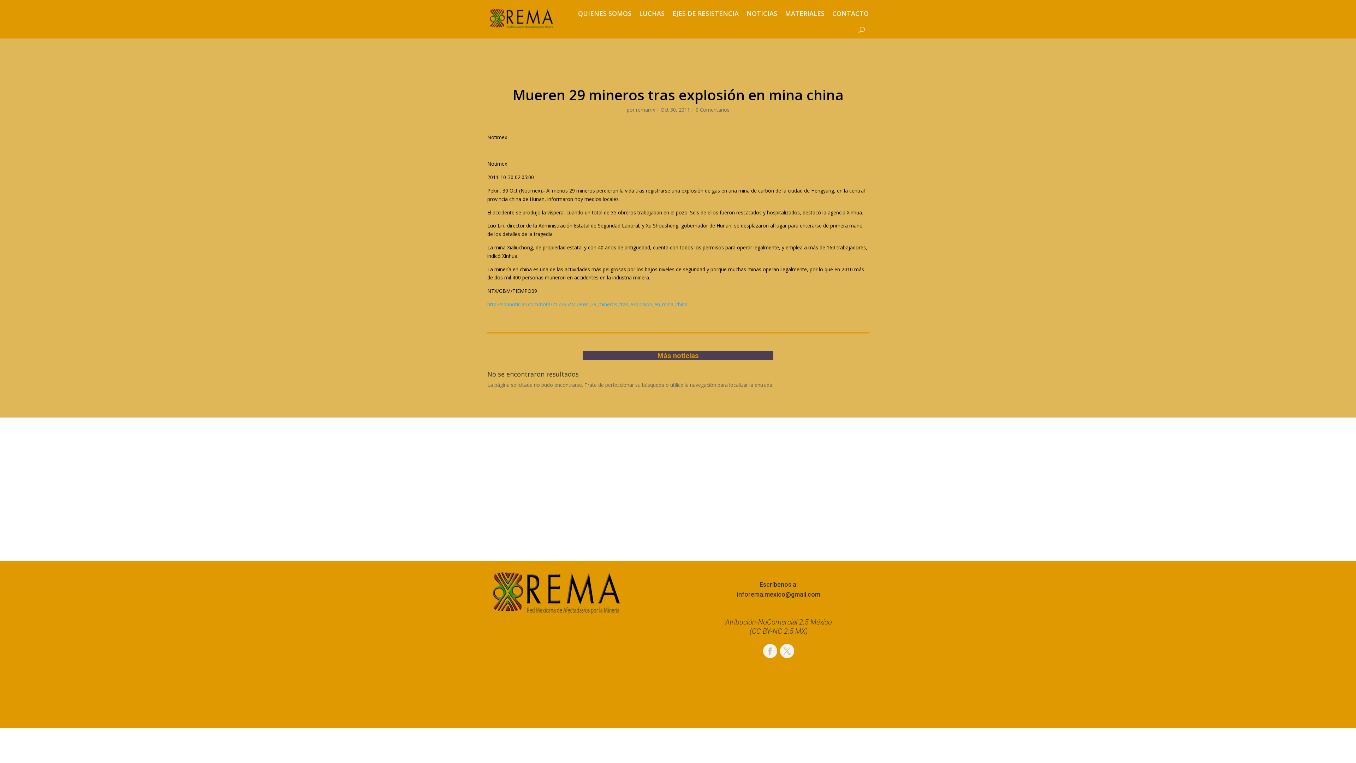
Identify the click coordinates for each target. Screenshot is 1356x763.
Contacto (850, 13)
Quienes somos (604, 13)
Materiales (805, 13)
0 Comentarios (713, 109)
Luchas (652, 13)
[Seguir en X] (787, 651)
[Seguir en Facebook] (770, 651)
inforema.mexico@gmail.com (778, 594)
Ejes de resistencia (705, 13)
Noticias (762, 13)
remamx (645, 109)
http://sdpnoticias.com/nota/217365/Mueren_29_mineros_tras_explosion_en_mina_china (587, 304)
